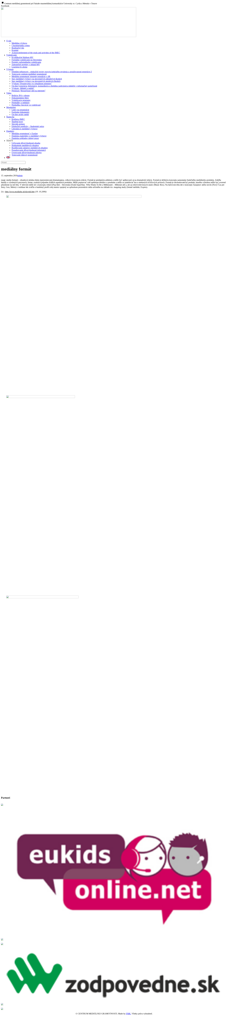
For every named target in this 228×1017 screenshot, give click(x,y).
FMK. (128, 1014)
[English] (8, 158)
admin (20, 175)
